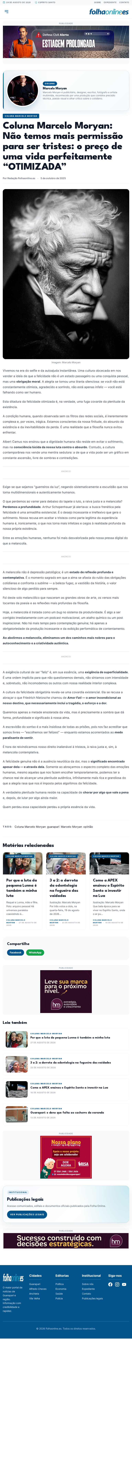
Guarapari (34, 1284)
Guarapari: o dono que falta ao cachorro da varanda (67, 1112)
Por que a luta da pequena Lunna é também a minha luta (70, 1037)
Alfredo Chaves (37, 1288)
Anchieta (34, 1293)
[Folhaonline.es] (109, 12)
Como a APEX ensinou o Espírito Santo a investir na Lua (69, 1087)
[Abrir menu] (6, 11)
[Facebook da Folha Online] (110, 1284)
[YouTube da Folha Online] (124, 1284)
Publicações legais (92, 1298)
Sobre (97, 2)
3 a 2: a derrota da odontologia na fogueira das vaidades (70, 1062)
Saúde (59, 1293)
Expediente (110, 2)
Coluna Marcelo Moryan (21, 116)
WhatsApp (35, 952)
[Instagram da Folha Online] (117, 1284)
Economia (61, 1288)
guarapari (53, 826)
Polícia (59, 1298)
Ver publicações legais (27, 1214)
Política (60, 1284)
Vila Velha (34, 1298)
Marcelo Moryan (71, 826)
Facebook (15, 952)
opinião (88, 826)
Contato (124, 2)
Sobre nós (87, 1284)
